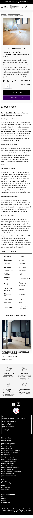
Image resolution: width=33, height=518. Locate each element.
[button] (13, 48)
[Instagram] (18, 404)
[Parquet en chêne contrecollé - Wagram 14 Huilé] (16, 31)
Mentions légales (7, 509)
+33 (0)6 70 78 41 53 (10, 421)
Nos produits (6, 438)
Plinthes (3, 456)
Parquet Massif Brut (6, 448)
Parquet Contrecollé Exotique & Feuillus (11, 471)
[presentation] (8, 48)
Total (21, 85)
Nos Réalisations (8, 494)
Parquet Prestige (6, 483)
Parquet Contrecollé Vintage (8, 475)
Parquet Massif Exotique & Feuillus (10, 450)
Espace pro (5, 502)
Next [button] (31, 331)
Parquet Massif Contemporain (9, 445)
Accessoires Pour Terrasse (8, 461)
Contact (4, 500)
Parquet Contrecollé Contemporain (10, 467)
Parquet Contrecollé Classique (9, 466)
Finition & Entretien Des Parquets (10, 459)
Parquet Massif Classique (8, 443)
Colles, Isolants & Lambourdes (9, 458)
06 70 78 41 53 (24, 2)
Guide (3, 498)
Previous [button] (2, 331)
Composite (4, 481)
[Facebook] (14, 404)
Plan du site (5, 510)
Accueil (3, 14)
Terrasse (4, 477)
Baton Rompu (5, 489)
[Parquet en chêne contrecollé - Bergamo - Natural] (16, 334)
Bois (2, 479)
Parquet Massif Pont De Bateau (9, 452)
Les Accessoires (5, 454)
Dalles (3, 485)
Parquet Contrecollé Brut (7, 473)
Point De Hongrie (5, 487)
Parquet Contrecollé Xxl (7, 469)
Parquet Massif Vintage (7, 447)
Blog (3, 496)
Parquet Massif (6, 440)
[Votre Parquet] (14, 7)
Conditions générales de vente (21, 509)
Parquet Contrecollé (7, 463)
